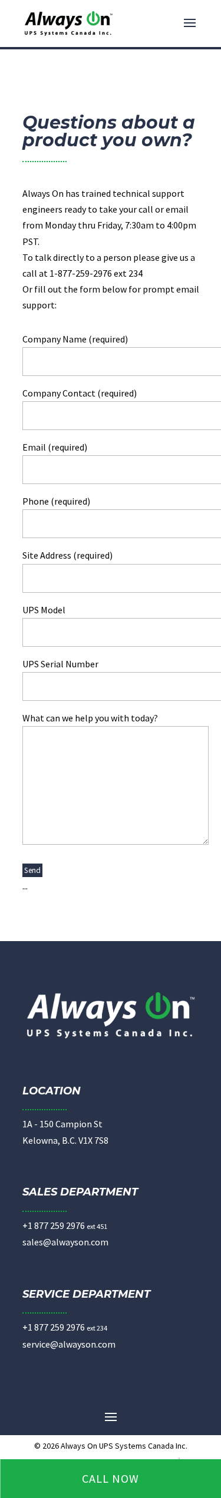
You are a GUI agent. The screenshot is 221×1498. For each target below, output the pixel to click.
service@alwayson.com (69, 1344)
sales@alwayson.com (65, 1242)
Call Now (110, 1478)
